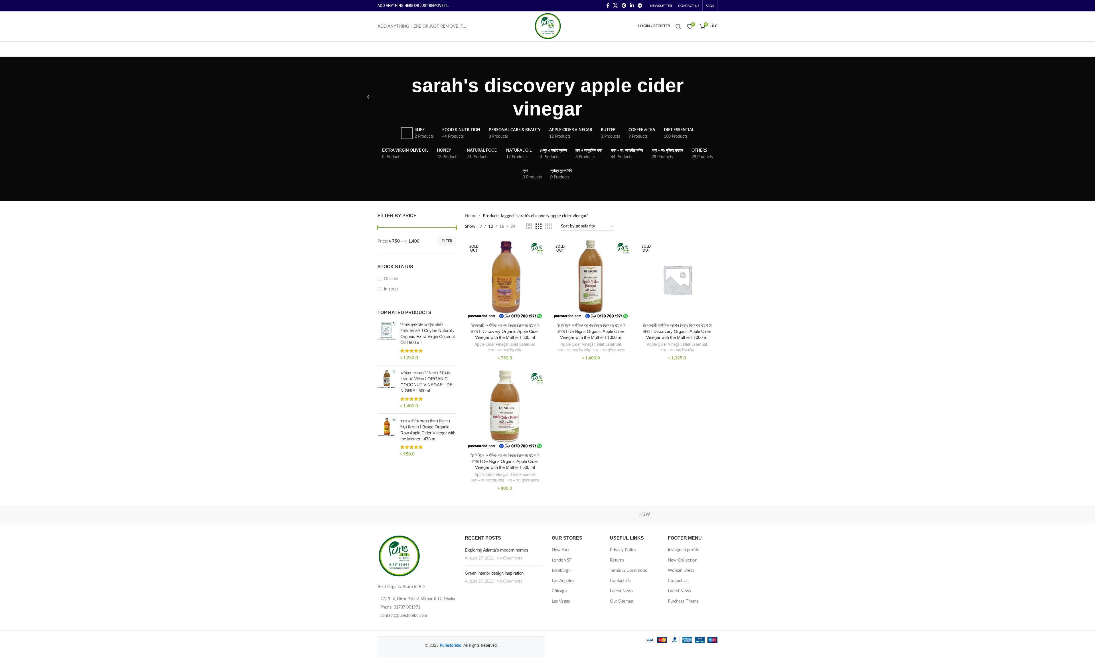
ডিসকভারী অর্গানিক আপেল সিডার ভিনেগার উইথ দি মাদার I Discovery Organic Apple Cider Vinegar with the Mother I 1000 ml (677, 331)
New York (561, 550)
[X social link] (615, 5)
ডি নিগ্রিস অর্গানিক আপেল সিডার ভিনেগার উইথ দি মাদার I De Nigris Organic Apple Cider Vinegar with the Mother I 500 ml (505, 461)
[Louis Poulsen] (499, 514)
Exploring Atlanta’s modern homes (496, 550)
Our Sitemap (621, 601)
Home (470, 216)
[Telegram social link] (640, 5)
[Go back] (370, 97)
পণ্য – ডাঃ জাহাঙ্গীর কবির (505, 350)
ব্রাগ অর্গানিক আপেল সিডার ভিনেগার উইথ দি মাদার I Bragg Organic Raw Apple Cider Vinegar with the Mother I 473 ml (427, 429)
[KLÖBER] (547, 514)
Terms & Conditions (628, 570)
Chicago (559, 591)
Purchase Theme (683, 601)
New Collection (682, 560)
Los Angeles (563, 581)
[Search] (678, 26)
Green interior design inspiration (494, 573)
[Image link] (399, 556)
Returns (617, 560)
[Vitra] (402, 514)
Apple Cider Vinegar (491, 345)
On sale (391, 279)
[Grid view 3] (538, 227)
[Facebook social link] (608, 5)
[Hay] (693, 514)
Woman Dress (681, 570)
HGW (644, 514)
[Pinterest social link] (624, 5)
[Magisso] (450, 514)
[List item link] (417, 607)
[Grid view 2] (529, 227)
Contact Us (620, 581)
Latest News (621, 591)
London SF (561, 560)
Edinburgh (561, 570)
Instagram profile (683, 550)
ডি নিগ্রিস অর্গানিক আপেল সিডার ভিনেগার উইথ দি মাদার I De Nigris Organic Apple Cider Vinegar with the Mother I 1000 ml (591, 331)
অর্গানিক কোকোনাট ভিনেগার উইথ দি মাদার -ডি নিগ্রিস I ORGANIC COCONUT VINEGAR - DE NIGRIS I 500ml (426, 381)
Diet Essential (523, 345)
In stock (391, 289)
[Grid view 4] (548, 227)
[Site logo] (547, 26)
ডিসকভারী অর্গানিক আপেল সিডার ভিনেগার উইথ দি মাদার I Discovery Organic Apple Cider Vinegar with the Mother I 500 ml (505, 331)
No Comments (509, 558)
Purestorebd (450, 646)
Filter (447, 241)
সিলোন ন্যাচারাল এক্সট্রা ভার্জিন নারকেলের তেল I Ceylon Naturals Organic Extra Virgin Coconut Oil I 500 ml (427, 333)
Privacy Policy (623, 550)
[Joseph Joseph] (596, 514)
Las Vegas (561, 601)
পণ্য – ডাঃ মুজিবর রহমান (609, 350)
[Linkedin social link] (632, 5)
